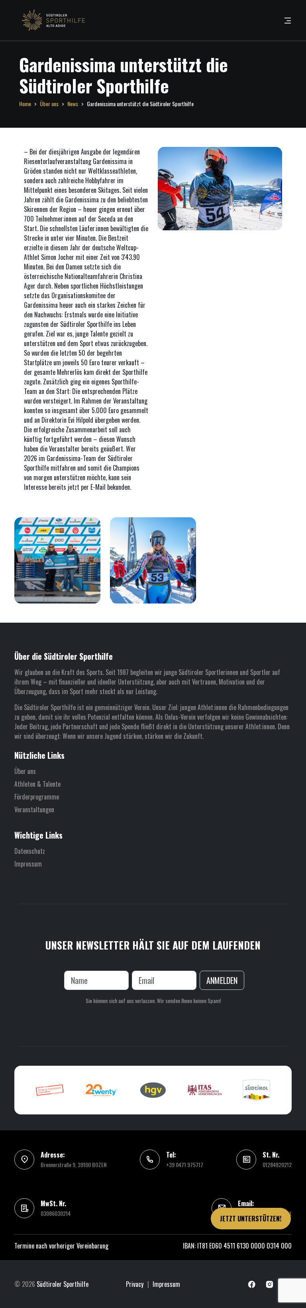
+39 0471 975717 (184, 1164)
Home (25, 103)
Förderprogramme (36, 796)
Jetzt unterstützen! (250, 1218)
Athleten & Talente (37, 784)
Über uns (49, 103)
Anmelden (221, 980)
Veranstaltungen (34, 809)
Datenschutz (29, 851)
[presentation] (25, 1090)
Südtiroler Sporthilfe (62, 1284)
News (72, 103)
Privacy (134, 1284)
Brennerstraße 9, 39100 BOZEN (73, 1164)
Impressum (28, 864)
